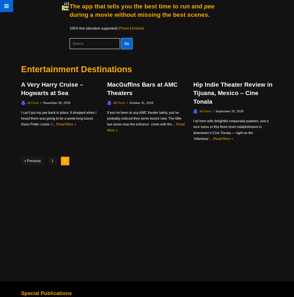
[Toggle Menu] (6, 6)
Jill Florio (33, 103)
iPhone (123, 28)
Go (126, 43)
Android (138, 28)
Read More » (66, 124)
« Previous (32, 161)
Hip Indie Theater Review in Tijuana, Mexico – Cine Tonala (232, 93)
